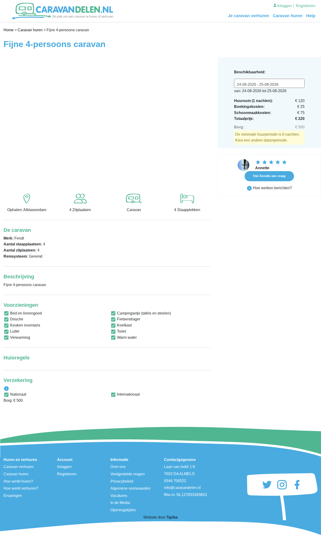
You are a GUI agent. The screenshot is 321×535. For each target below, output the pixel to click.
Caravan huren (287, 15)
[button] (19, 120)
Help (310, 15)
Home (9, 30)
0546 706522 (175, 481)
